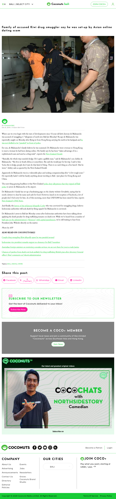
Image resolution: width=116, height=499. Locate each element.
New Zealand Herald (54, 154)
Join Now (58, 344)
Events (23, 464)
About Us (6, 464)
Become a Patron (93, 448)
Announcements (10, 473)
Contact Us (7, 477)
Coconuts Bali (9, 125)
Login (112, 4)
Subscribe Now (18, 309)
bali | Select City (19, 4)
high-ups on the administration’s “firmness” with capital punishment (28, 219)
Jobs (22, 468)
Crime (20, 264)
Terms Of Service (90, 496)
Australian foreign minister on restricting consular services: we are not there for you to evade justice (40, 247)
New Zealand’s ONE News (12, 200)
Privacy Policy (106, 496)
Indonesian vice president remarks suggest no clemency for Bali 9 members (31, 242)
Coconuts (60, 4)
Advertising (7, 468)
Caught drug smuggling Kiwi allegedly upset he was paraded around (28, 237)
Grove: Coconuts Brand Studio (27, 479)
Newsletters (25, 473)
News (14, 264)
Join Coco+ (99, 4)
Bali (9, 264)
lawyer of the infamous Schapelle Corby (29, 205)
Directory (6, 481)
